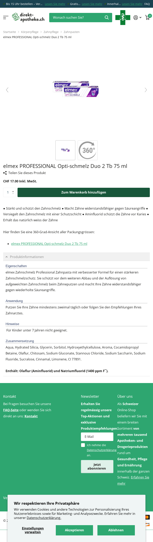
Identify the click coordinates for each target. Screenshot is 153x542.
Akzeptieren (74, 530)
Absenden (106, 17)
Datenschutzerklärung (102, 450)
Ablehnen (116, 530)
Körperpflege (29, 32)
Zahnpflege (51, 32)
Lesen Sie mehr (55, 4)
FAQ (147, 4)
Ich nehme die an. (100, 450)
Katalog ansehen (5, 17)
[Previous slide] (7, 90)
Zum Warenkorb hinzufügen (83, 192)
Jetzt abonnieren (97, 466)
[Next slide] (146, 90)
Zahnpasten (72, 32)
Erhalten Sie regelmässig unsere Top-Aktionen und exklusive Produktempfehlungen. (97, 416)
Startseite (9, 32)
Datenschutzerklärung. (44, 518)
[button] (14, 189)
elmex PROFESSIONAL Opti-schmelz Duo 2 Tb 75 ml (49, 244)
